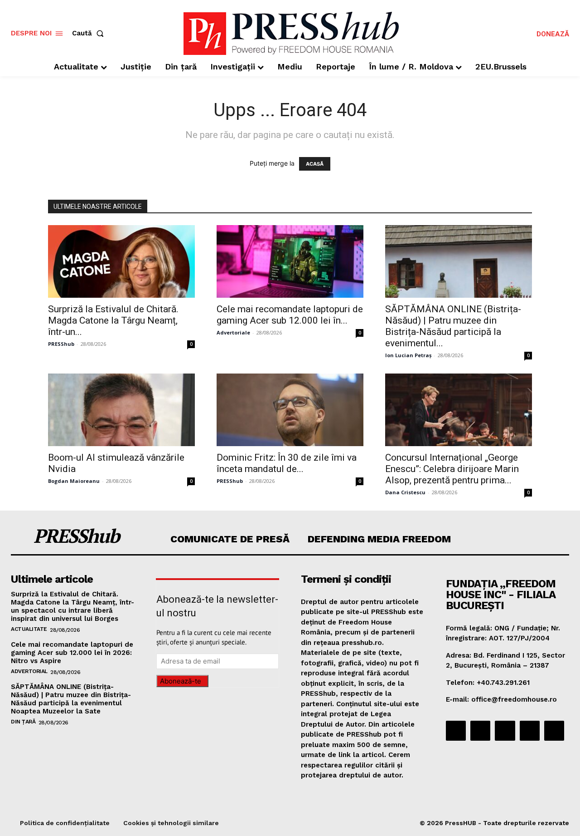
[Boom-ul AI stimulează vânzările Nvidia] (121, 410)
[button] (89, 33)
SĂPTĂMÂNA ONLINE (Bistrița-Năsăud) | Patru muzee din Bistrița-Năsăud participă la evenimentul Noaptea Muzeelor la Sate (71, 699)
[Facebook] (456, 731)
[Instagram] (480, 731)
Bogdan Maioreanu (74, 480)
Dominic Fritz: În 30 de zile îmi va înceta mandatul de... (287, 463)
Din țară (23, 721)
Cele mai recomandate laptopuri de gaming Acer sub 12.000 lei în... (290, 315)
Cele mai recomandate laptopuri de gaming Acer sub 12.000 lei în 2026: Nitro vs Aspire (72, 652)
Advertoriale (233, 332)
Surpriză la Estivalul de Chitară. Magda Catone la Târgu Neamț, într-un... (113, 320)
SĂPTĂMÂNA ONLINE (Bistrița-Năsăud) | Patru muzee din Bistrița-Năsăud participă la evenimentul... (453, 326)
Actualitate (29, 629)
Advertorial (29, 671)
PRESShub (61, 343)
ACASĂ (315, 164)
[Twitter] (530, 731)
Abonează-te (180, 681)
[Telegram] (505, 731)
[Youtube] (554, 731)
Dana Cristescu (405, 492)
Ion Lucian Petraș (408, 355)
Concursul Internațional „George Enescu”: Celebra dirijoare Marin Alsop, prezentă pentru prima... (452, 469)
